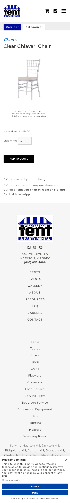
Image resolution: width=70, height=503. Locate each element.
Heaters (35, 429)
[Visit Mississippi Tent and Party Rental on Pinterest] (40, 247)
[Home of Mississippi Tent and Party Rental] (35, 228)
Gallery (35, 285)
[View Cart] (47, 11)
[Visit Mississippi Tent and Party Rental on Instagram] (35, 247)
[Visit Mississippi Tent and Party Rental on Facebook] (29, 247)
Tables (35, 348)
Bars (35, 416)
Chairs (10, 39)
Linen (35, 362)
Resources (35, 299)
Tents (35, 272)
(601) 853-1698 (35, 262)
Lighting (35, 423)
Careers (35, 312)
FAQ (35, 306)
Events (35, 279)
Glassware (35, 382)
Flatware (35, 375)
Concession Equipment (35, 409)
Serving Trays (35, 395)
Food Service (35, 389)
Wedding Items (35, 436)
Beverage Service (35, 402)
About (35, 292)
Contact (35, 319)
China (35, 368)
